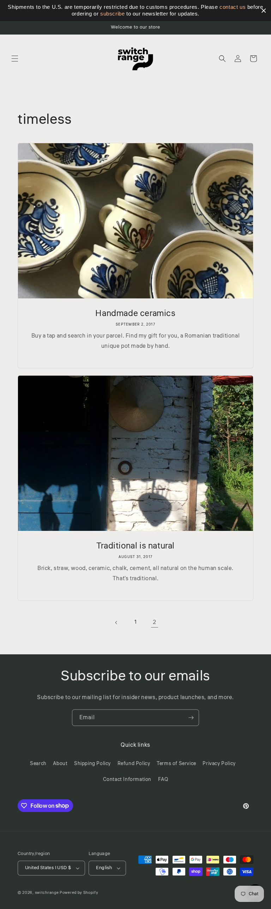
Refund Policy (134, 763)
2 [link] (154, 622)
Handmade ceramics (135, 313)
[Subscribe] (191, 717)
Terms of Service (176, 763)
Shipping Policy (92, 763)
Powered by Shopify (79, 892)
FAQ (163, 779)
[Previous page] (116, 622)
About (60, 763)
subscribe (112, 14)
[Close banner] (264, 11)
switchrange (47, 892)
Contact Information (127, 779)
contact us (232, 7)
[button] (15, 58)
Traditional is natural (135, 545)
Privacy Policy (219, 763)
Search (38, 763)
